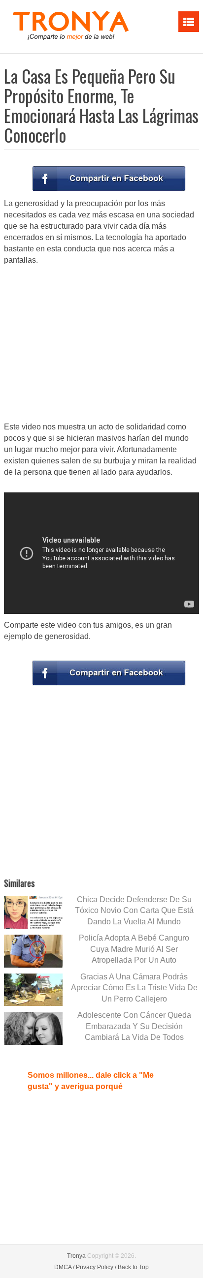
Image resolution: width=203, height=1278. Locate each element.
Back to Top (133, 1267)
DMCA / (64, 1267)
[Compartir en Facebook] (109, 178)
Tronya (76, 1255)
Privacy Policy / (96, 1267)
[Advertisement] (101, 344)
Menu (188, 21)
